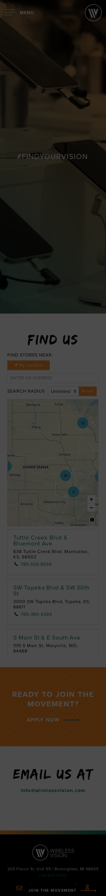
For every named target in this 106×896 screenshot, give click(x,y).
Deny (53, 867)
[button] (97, 779)
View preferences (53, 882)
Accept (53, 851)
